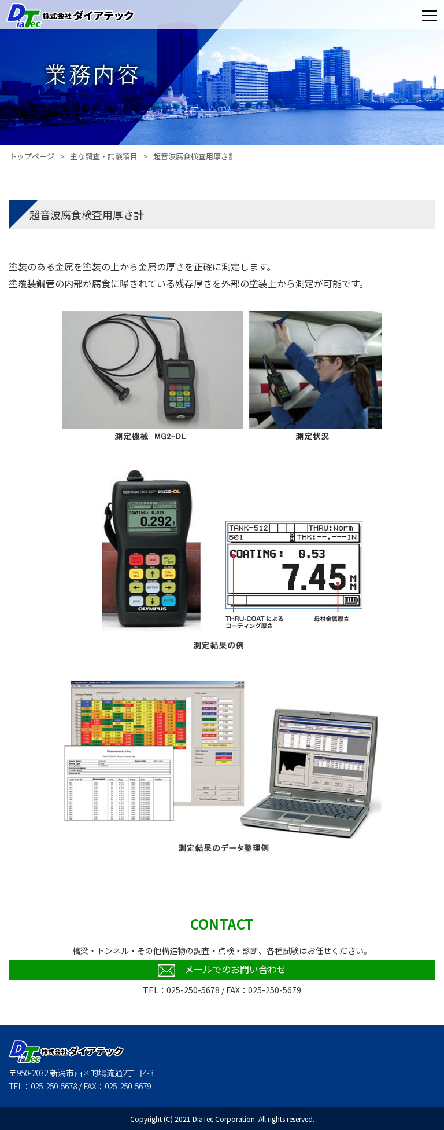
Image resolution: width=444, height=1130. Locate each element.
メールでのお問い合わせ (235, 969)
